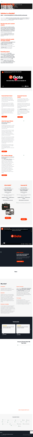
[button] (30, 329)
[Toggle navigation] (30, 2)
